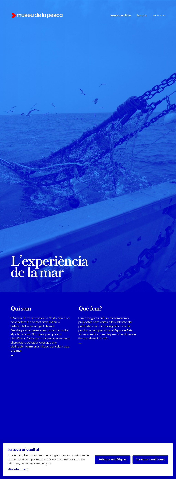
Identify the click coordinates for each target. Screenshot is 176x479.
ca (154, 15)
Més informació (18, 469)
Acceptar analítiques (150, 459)
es (158, 15)
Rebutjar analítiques (112, 459)
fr (161, 15)
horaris (142, 15)
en (164, 15)
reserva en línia (120, 15)
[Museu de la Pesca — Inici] (36, 15)
